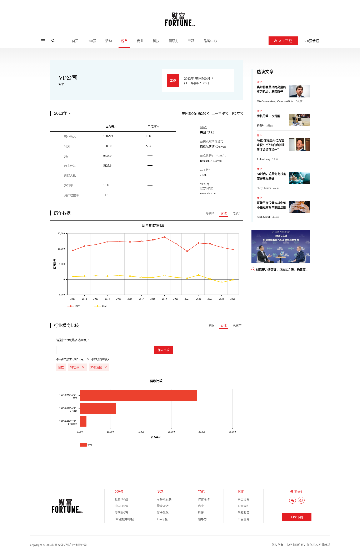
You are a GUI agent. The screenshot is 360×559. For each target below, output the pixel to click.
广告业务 (243, 519)
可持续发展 (164, 499)
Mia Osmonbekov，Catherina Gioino (275, 101)
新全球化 (163, 512)
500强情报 (311, 41)
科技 (156, 41)
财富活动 (204, 499)
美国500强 (121, 512)
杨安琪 (260, 125)
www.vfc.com (208, 193)
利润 (212, 325)
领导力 (174, 41)
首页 (75, 41)
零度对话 (163, 506)
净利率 (210, 213)
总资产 (237, 213)
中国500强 (121, 506)
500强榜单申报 (124, 519)
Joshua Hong (263, 159)
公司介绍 (243, 506)
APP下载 (285, 41)
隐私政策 (243, 512)
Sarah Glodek (263, 216)
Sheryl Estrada (264, 188)
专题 (191, 41)
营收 (224, 213)
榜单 (124, 41)
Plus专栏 (162, 519)
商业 (140, 41)
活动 (108, 41)
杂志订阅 (243, 499)
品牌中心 (210, 41)
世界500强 (121, 499)
